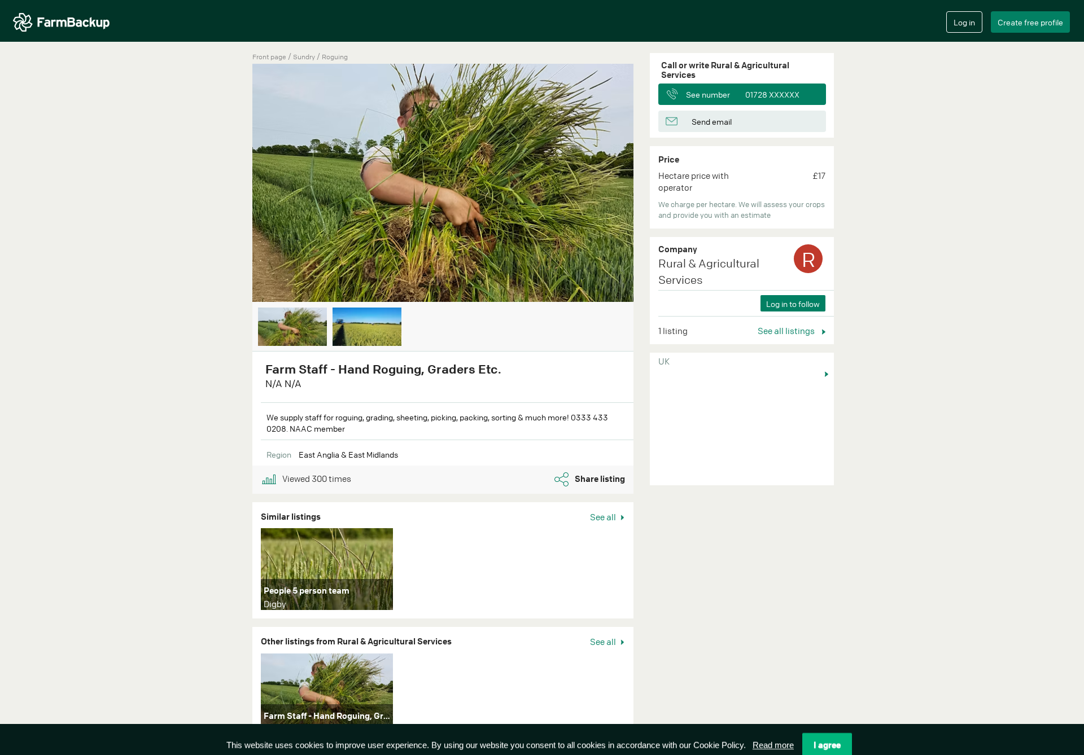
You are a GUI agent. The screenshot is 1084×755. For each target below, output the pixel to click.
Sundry (305, 56)
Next (650, 184)
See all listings (787, 330)
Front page (269, 56)
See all (604, 517)
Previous (235, 184)
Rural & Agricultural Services (708, 271)
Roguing (335, 56)
